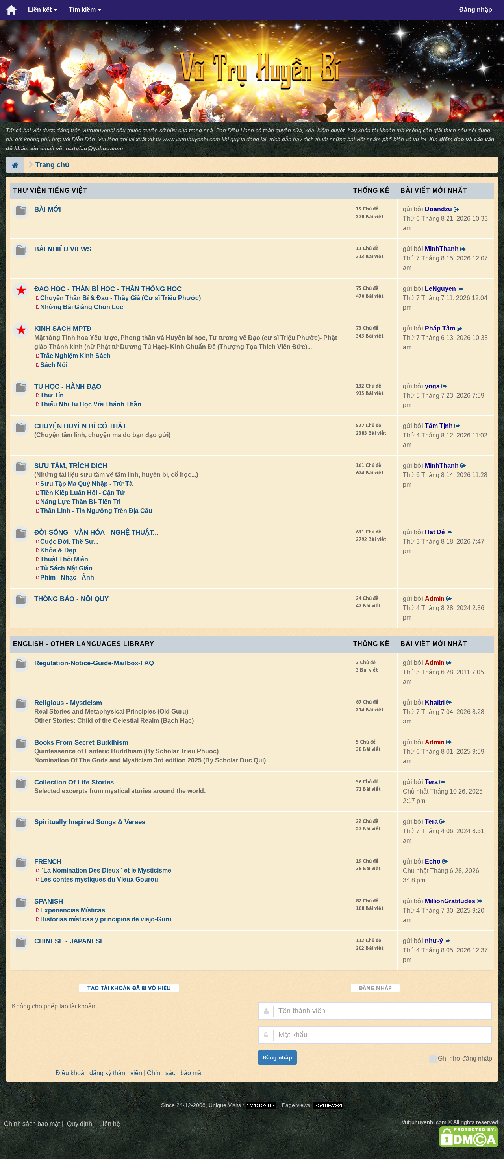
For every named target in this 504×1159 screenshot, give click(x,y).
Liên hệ (109, 1123)
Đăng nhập (475, 9)
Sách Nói (53, 365)
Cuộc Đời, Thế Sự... (69, 541)
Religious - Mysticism (68, 703)
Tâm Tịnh (439, 426)
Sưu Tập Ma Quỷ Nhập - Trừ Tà (86, 483)
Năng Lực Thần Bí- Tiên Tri (80, 501)
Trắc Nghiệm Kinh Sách (75, 355)
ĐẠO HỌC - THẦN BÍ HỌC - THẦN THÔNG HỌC (108, 289)
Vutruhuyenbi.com (424, 1122)
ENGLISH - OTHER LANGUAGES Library (83, 643)
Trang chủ (52, 165)
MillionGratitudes (450, 901)
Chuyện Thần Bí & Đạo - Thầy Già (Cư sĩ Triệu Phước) (120, 298)
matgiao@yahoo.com (94, 148)
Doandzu (438, 209)
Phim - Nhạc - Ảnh (67, 577)
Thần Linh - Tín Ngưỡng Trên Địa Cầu (96, 511)
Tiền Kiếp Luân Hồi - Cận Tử (82, 492)
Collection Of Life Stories (74, 782)
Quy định (79, 1123)
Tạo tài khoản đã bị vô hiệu (129, 988)
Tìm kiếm (83, 9)
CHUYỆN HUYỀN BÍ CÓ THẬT (80, 426)
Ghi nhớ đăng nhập (465, 1058)
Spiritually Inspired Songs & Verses (89, 822)
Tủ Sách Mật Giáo (66, 568)
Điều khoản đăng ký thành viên (99, 1073)
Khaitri (435, 702)
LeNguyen (440, 288)
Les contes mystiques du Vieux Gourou (99, 879)
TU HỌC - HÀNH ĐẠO (67, 386)
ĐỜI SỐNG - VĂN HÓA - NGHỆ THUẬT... (96, 532)
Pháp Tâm (440, 328)
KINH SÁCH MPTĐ (62, 328)
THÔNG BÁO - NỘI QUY (71, 599)
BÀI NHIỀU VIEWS (62, 249)
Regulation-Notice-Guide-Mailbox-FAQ (94, 663)
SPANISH (48, 901)
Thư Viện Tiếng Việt (50, 190)
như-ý (434, 941)
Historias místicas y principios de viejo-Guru (106, 919)
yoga (432, 386)
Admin (435, 598)
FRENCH (47, 862)
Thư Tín (52, 395)
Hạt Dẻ (435, 532)
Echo (433, 861)
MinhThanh (442, 248)
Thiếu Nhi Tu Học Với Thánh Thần (90, 404)
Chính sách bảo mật (175, 1073)
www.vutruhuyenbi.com (191, 139)
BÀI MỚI (47, 209)
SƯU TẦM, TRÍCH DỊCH (70, 466)
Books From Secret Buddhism (81, 742)
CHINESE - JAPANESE (69, 941)
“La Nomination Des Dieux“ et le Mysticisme (105, 870)
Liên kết (40, 9)
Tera (431, 782)
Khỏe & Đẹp (58, 550)
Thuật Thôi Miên (64, 559)
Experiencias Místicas (72, 910)
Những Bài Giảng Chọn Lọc (81, 307)
